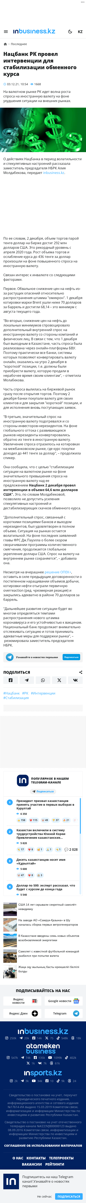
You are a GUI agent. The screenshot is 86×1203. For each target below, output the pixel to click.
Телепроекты (61, 1158)
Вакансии (32, 1164)
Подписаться (69, 1196)
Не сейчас (44, 1196)
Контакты (36, 1158)
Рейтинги (54, 1164)
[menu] (6, 32)
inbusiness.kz (53, 172)
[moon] (70, 32)
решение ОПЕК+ (58, 572)
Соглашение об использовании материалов (43, 1146)
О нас (18, 1158)
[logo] (38, 32)
